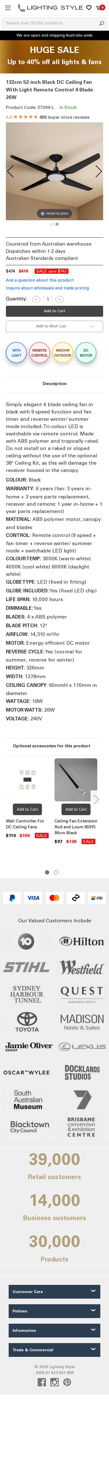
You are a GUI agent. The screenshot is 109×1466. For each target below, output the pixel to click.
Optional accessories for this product (51, 745)
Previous (7, 799)
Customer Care (28, 1291)
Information (24, 1330)
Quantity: (16, 299)
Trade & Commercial (33, 1350)
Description (55, 383)
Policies (20, 1311)
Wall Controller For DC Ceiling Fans (25, 824)
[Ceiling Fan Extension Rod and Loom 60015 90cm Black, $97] (75, 781)
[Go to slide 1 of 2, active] (47, 872)
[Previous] (10, 171)
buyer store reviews (47, 117)
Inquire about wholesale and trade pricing (47, 288)
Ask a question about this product (40, 280)
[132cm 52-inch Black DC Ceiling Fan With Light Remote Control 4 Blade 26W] (52, 224)
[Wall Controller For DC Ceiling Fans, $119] (27, 781)
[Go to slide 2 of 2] (56, 872)
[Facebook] (41, 1382)
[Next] (98, 171)
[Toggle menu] (7, 7)
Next (96, 799)
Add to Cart (27, 809)
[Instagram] (54, 1382)
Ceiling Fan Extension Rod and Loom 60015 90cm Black (75, 827)
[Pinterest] (67, 1382)
